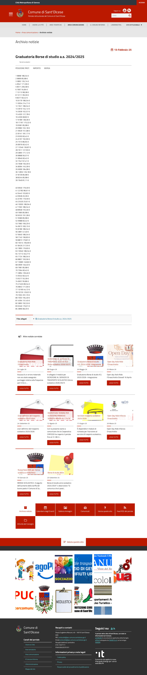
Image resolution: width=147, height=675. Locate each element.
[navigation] (11, 14)
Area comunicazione (76, 25)
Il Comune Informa (97, 25)
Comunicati (85, 511)
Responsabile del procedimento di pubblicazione (73, 667)
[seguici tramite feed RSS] (129, 10)
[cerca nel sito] (129, 15)
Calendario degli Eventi (45, 511)
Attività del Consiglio (25, 524)
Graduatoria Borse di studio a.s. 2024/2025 (54, 318)
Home (24, 25)
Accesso (142, 2)
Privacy (59, 662)
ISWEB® (97, 642)
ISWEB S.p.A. (113, 640)
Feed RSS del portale (125, 511)
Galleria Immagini (65, 511)
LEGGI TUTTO (24, 388)
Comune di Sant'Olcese (45, 12)
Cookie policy (61, 657)
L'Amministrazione (118, 25)
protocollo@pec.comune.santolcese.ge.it (72, 637)
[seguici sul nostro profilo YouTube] (124, 10)
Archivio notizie (25, 511)
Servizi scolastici (24, 62)
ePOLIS (97, 640)
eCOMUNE (98, 638)
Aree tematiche (56, 25)
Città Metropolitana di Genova (28, 2)
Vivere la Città (38, 25)
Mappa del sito (30, 669)
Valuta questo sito (105, 511)
